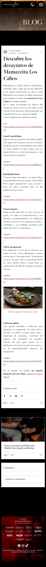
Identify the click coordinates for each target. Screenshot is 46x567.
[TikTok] (27, 545)
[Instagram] (23, 545)
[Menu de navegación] (41, 5)
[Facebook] (19, 545)
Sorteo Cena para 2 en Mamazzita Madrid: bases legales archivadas (19, 446)
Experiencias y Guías (12, 383)
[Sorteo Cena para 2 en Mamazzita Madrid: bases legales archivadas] (23, 429)
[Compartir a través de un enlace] (22, 396)
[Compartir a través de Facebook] (4, 396)
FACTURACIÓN (25, 552)
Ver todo (40, 413)
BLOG (33, 552)
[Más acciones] (41, 52)
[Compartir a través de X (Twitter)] (10, 396)
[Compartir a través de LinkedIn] (16, 396)
